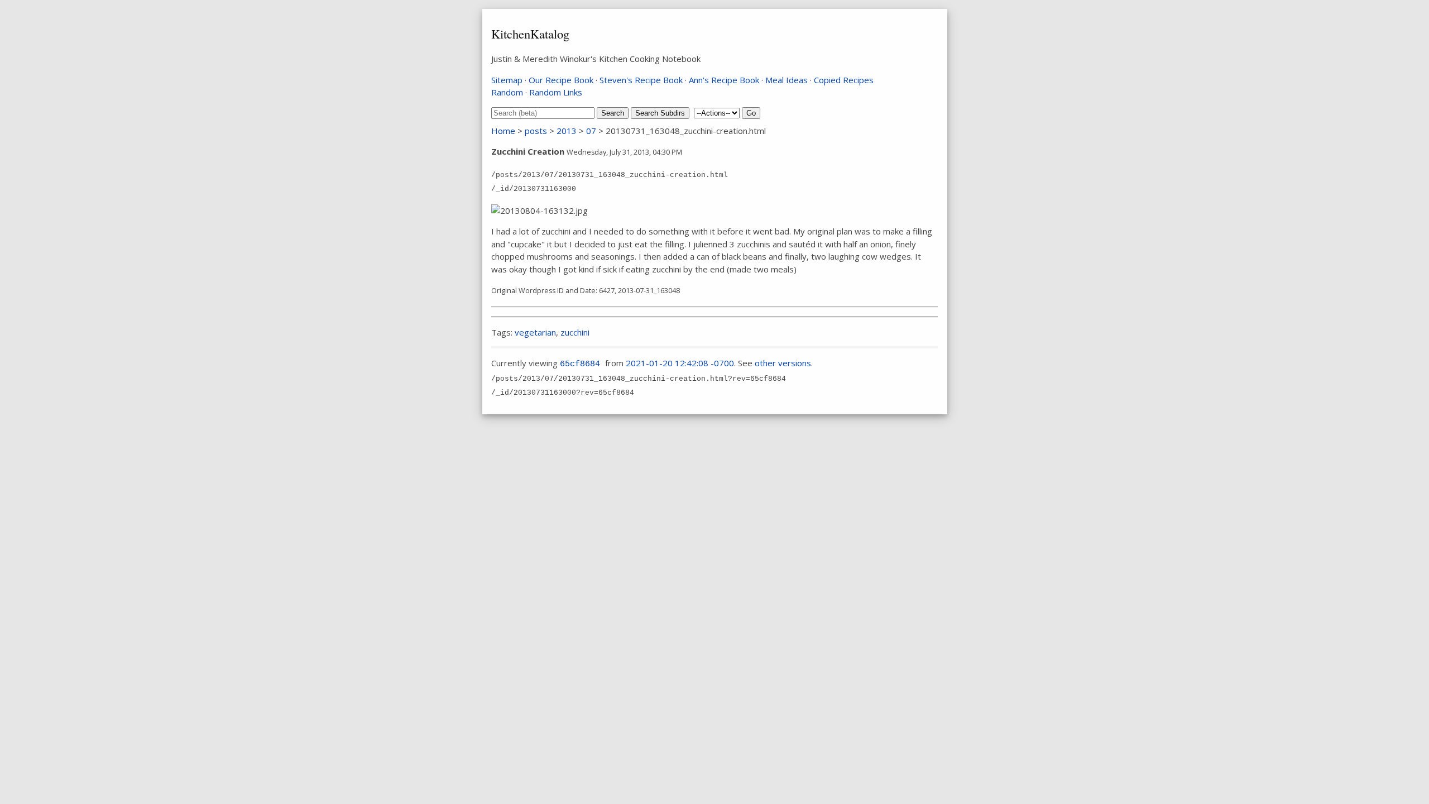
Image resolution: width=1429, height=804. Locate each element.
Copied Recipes (844, 79)
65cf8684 (580, 364)
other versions (783, 362)
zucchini (574, 332)
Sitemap (506, 79)
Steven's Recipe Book (641, 79)
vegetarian (535, 332)
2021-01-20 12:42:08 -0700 (680, 362)
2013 (567, 130)
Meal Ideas (786, 79)
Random (507, 92)
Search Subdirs (660, 113)
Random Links (555, 92)
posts (536, 130)
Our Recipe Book (561, 79)
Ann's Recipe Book (724, 79)
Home (503, 130)
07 (591, 130)
